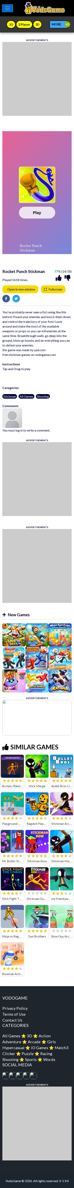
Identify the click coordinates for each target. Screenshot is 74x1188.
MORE (56, 24)
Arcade (34, 1041)
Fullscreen (55, 289)
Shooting (43, 396)
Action (45, 1035)
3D (29, 1035)
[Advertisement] (37, 79)
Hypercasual (13, 1047)
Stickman (9, 396)
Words (49, 1059)
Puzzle (28, 1053)
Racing (46, 1053)
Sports (31, 1059)
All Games (26, 396)
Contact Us (12, 1020)
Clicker (8, 1053)
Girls (51, 1041)
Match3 (61, 1047)
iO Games (39, 1047)
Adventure (11, 1041)
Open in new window (21, 289)
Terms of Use (14, 1014)
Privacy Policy (15, 1008)
